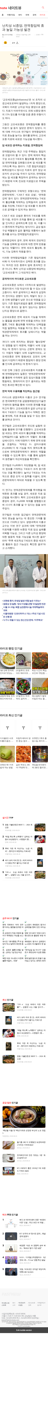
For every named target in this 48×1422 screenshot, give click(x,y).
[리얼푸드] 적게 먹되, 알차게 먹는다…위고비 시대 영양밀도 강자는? (23, 697)
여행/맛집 (11, 15)
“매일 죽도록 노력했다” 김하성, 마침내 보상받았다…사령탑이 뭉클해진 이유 (18, 839)
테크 (18, 1174)
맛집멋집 (5, 1136)
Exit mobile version (24, 1330)
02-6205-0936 (11, 1318)
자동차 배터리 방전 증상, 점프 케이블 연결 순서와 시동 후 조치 (23, 739)
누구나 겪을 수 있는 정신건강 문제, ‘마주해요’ (23, 620)
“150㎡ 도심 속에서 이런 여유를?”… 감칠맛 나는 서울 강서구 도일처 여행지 (18, 875)
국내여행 (8, 830)
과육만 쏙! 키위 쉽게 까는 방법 (6, 766)
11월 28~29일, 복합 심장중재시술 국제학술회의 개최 (23, 609)
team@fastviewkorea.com (10, 1320)
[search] (43, 7)
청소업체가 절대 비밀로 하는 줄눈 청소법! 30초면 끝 (39, 697)
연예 (27, 15)
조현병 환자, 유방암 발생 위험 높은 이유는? (22, 601)
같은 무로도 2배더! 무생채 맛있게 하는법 (23, 766)
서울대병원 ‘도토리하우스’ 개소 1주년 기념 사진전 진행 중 (24, 615)
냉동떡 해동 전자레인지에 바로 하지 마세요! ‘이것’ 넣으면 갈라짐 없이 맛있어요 (7, 697)
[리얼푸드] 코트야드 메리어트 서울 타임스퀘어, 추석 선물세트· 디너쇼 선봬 (23, 672)
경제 (34, 15)
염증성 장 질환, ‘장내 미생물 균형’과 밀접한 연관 (24, 604)
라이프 (42, 15)
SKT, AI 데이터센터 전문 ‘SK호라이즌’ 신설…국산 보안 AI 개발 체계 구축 (32, 1222)
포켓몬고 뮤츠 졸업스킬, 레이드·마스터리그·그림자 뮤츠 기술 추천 (39, 739)
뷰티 (20, 15)
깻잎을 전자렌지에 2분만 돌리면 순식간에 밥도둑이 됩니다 (39, 766)
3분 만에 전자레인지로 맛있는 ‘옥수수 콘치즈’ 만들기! (7, 672)
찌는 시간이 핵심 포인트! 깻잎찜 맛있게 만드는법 (39, 672)
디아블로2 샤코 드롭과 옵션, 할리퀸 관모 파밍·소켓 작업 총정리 (7, 739)
